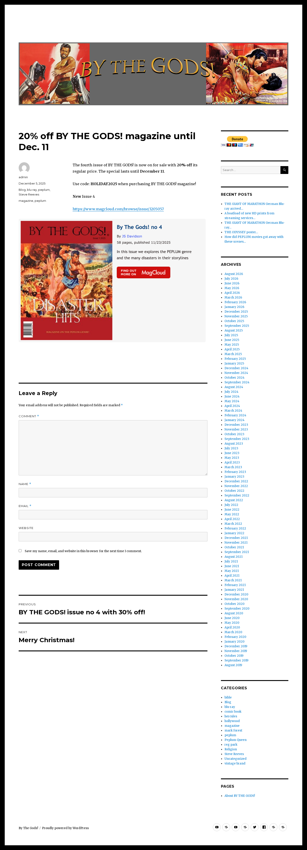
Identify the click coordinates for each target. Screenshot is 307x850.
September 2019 (236, 660)
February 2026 (235, 302)
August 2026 (234, 274)
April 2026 (232, 293)
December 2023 (236, 425)
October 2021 (234, 547)
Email (25, 506)
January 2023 (234, 477)
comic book (233, 712)
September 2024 (237, 382)
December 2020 (236, 594)
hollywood (232, 721)
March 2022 (233, 524)
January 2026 (234, 307)
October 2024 (235, 378)
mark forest (233, 730)
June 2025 (232, 340)
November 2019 (236, 651)
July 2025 (231, 335)
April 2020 (232, 627)
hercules (231, 716)
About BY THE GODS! (240, 796)
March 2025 (233, 354)
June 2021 (232, 566)
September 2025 (237, 326)
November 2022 (236, 486)
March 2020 (233, 632)
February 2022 (235, 528)
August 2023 (234, 444)
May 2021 (232, 571)
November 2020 (236, 599)
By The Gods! (28, 828)
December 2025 (236, 312)
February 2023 (235, 472)
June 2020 (232, 618)
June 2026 (232, 283)
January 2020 (235, 642)
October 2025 (234, 321)
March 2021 (233, 580)
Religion (231, 749)
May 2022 (232, 514)
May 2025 (232, 345)
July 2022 (231, 505)
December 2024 (236, 368)
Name (25, 484)
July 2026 (231, 279)
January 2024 (235, 420)
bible (228, 697)
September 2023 (237, 439)
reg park (231, 745)
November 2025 (236, 316)
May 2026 (232, 288)
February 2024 (235, 415)
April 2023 (232, 462)
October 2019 (234, 656)
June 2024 (232, 396)
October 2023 (234, 434)
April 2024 (232, 406)
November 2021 (236, 543)
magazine (26, 200)
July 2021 (231, 561)
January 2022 (234, 533)
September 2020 (237, 609)
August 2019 (233, 665)
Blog (22, 189)
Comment (29, 416)
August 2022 (234, 500)
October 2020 (235, 604)
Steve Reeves (29, 194)
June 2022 (232, 510)
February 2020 (235, 637)
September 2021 (237, 552)
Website (26, 528)
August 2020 (234, 613)
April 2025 (232, 349)
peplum (44, 189)
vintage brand (235, 763)
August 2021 (233, 557)
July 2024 (231, 392)
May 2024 (232, 401)
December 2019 (236, 646)
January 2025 (234, 363)
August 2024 (234, 387)
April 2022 (232, 519)
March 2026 (233, 297)
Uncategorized (236, 759)
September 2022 (237, 495)
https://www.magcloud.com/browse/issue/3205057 (118, 209)
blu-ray (32, 189)
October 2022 (234, 491)
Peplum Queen (236, 740)
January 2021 (234, 590)
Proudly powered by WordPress (65, 828)
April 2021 (232, 576)
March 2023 (233, 467)
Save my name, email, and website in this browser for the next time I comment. (83, 551)
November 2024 (236, 373)
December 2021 (236, 538)
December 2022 (236, 481)
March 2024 (233, 411)
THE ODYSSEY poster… (241, 232)
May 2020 (232, 623)
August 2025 (234, 330)
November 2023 (236, 429)
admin (23, 177)
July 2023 (231, 448)
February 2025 (235, 359)
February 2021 (235, 585)
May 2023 (232, 458)
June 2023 (232, 453)
